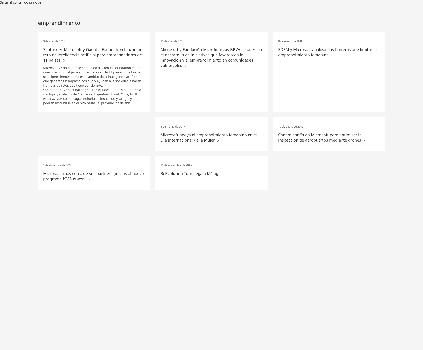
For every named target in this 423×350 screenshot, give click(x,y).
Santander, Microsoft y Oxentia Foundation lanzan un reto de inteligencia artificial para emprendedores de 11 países (92, 55)
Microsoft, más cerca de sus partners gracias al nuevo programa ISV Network (93, 176)
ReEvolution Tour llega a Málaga (191, 173)
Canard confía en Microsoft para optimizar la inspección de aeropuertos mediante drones (320, 137)
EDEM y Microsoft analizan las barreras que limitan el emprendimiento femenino (328, 52)
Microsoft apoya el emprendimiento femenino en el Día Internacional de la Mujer (209, 137)
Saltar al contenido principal (21, 2)
